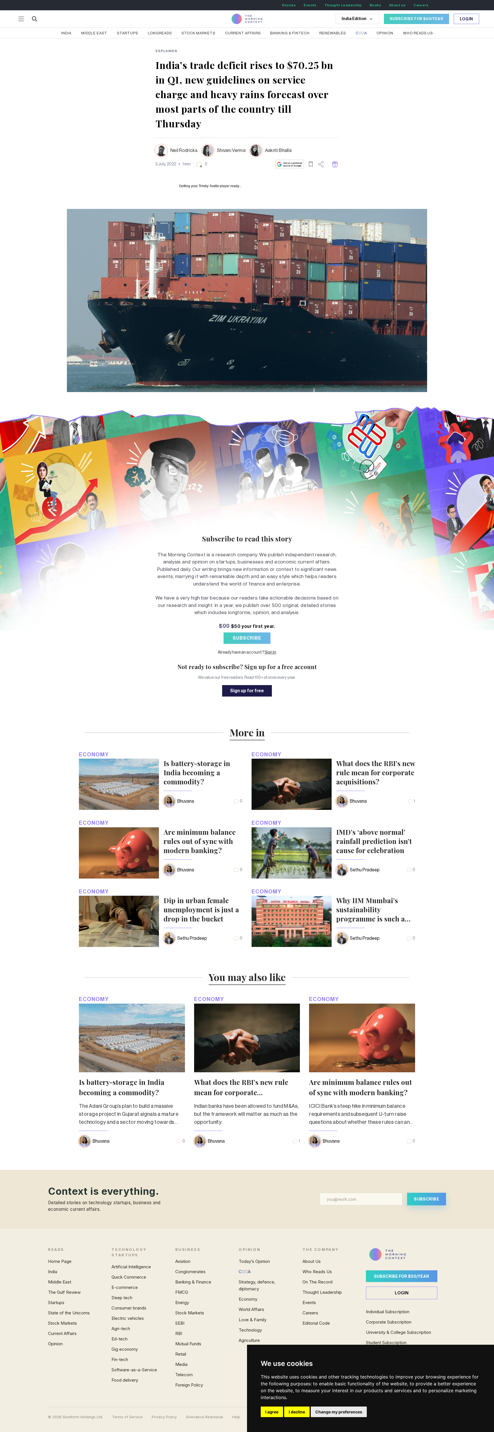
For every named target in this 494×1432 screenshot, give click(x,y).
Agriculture (249, 1340)
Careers (420, 5)
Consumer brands (128, 1308)
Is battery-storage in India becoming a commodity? (197, 772)
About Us (311, 1261)
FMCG (181, 1292)
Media (181, 1364)
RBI (178, 1333)
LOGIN (402, 1292)
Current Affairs (243, 33)
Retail (180, 1354)
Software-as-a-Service (134, 1369)
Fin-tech (119, 1359)
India (66, 33)
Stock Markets (198, 33)
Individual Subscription (387, 1311)
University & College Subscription (398, 1332)
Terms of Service (127, 1417)
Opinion (385, 33)
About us (397, 5)
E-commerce (124, 1287)
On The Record (317, 1282)
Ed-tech (119, 1339)
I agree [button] (271, 1411)
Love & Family (252, 1319)
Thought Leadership (343, 5)
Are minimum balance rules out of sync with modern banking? (200, 841)
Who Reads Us (317, 1271)
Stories (289, 5)
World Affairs (251, 1309)
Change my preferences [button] (338, 1411)
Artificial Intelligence (131, 1266)
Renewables (332, 33)
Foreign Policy (189, 1385)
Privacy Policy (164, 1417)
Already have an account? (247, 652)
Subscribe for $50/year (401, 1276)
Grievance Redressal (204, 1417)
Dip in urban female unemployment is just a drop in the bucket (201, 909)
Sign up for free (247, 691)
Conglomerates (190, 1271)
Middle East (94, 33)
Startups (127, 33)
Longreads (160, 33)
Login (466, 19)
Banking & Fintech (290, 33)
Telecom (184, 1374)
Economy (94, 754)
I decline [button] (297, 1411)
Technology (250, 1330)
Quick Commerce (128, 1277)
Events (310, 5)
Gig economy (124, 1349)
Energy (182, 1302)
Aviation (182, 1261)
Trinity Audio (209, 186)
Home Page (59, 1261)
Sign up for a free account (280, 666)
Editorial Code (316, 1323)
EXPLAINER (166, 51)
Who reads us (418, 33)
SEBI (179, 1323)
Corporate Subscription (388, 1322)
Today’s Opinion (254, 1261)
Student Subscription (386, 1342)
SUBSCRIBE (247, 638)
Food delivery (124, 1380)
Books (375, 5)
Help (236, 1417)
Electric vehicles (127, 1318)
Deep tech (121, 1297)
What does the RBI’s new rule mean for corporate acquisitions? (375, 772)
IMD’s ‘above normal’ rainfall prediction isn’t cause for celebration (374, 841)
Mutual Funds (188, 1343)
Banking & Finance (193, 1282)
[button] (201, 164)
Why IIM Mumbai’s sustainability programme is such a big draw (370, 909)
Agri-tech (120, 1328)
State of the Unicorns (69, 1313)
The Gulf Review (64, 1292)
